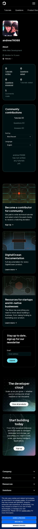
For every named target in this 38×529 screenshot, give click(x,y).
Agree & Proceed (19, 518)
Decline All (19, 522)
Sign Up (8, 225)
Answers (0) (19, 128)
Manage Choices (19, 525)
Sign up (19, 448)
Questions (19, 10)
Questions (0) (19, 123)
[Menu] (33, 3)
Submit (12, 360)
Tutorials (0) (19, 118)
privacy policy (20, 500)
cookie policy (26, 511)
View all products (19, 404)
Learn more (10, 269)
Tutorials (7, 10)
